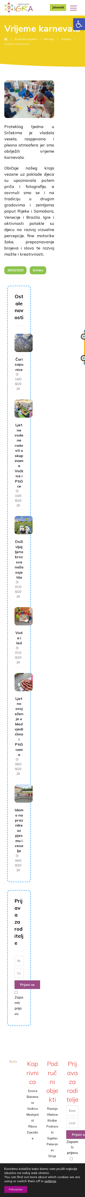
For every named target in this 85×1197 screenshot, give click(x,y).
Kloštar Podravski (52, 1126)
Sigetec (52, 1138)
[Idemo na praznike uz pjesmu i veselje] (24, 793)
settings (50, 1181)
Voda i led (18, 637)
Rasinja (52, 1108)
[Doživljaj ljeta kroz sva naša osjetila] (24, 525)
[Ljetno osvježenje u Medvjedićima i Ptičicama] (24, 682)
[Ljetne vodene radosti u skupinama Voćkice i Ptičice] (24, 408)
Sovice (32, 1091)
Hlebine (52, 1114)
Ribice (32, 1126)
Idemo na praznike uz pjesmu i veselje (19, 830)
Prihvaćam (16, 1189)
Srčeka (38, 270)
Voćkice (32, 1108)
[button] (79, 24)
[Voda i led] (24, 616)
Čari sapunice (19, 364)
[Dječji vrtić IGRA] (18, 7)
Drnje (52, 1156)
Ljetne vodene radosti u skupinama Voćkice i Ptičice (19, 455)
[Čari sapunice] (24, 343)
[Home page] (5, 39)
